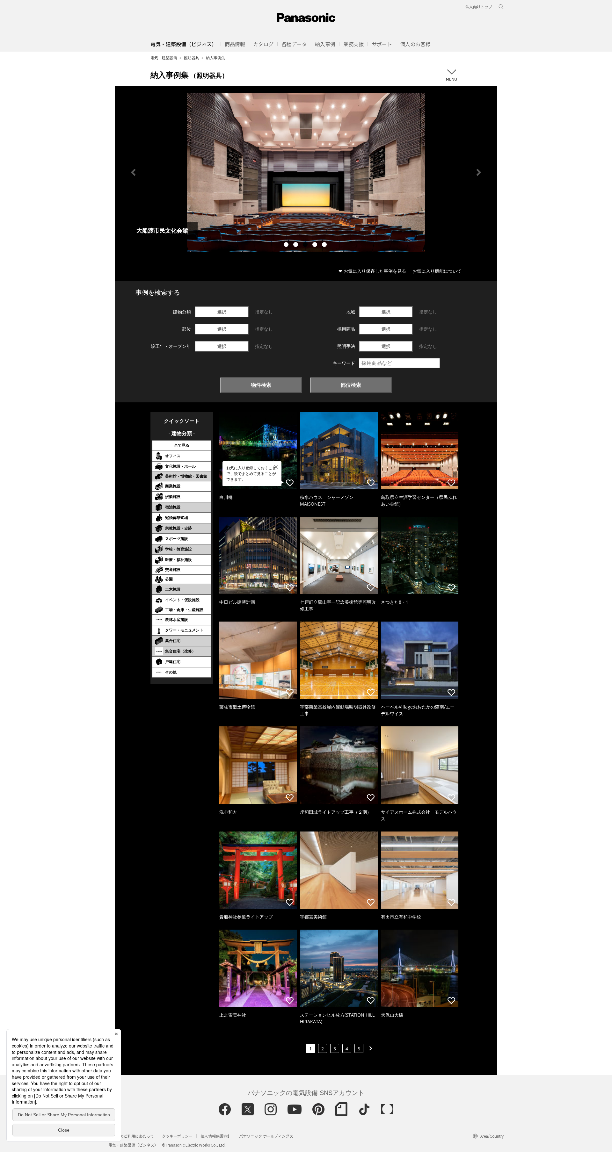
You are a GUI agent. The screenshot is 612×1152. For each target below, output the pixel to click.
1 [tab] (287, 245)
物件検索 (261, 384)
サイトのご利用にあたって (131, 1136)
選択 (221, 312)
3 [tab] (306, 245)
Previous (133, 172)
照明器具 (191, 58)
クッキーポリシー (177, 1136)
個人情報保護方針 (215, 1136)
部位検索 (351, 384)
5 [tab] (325, 245)
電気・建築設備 (163, 58)
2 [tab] (296, 245)
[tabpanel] (306, 172)
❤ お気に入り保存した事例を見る (372, 271)
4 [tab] (315, 245)
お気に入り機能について (437, 271)
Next (478, 172)
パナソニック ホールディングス (266, 1136)
